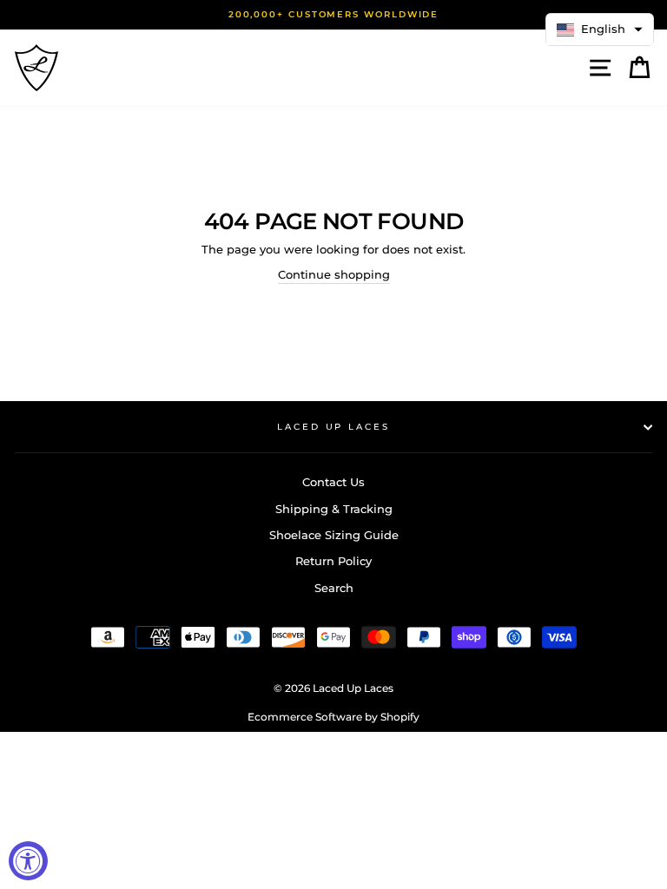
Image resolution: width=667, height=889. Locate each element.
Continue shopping (334, 274)
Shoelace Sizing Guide (334, 535)
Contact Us (333, 482)
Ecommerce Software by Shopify (333, 716)
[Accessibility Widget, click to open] (28, 860)
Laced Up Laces (333, 426)
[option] (333, 15)
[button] (599, 29)
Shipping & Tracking (334, 509)
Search (333, 588)
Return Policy (333, 561)
